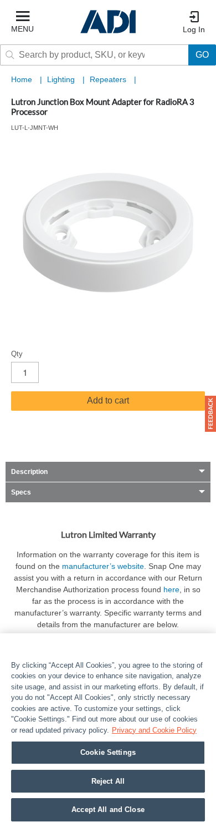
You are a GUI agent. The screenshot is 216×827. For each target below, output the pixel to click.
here (171, 589)
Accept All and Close (108, 809)
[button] (210, 414)
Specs (21, 492)
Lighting (62, 79)
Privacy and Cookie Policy (154, 730)
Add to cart (108, 400)
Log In (194, 29)
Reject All (108, 781)
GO (202, 54)
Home (21, 79)
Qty (17, 353)
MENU (22, 28)
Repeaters (109, 79)
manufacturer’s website (103, 566)
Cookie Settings (108, 752)
